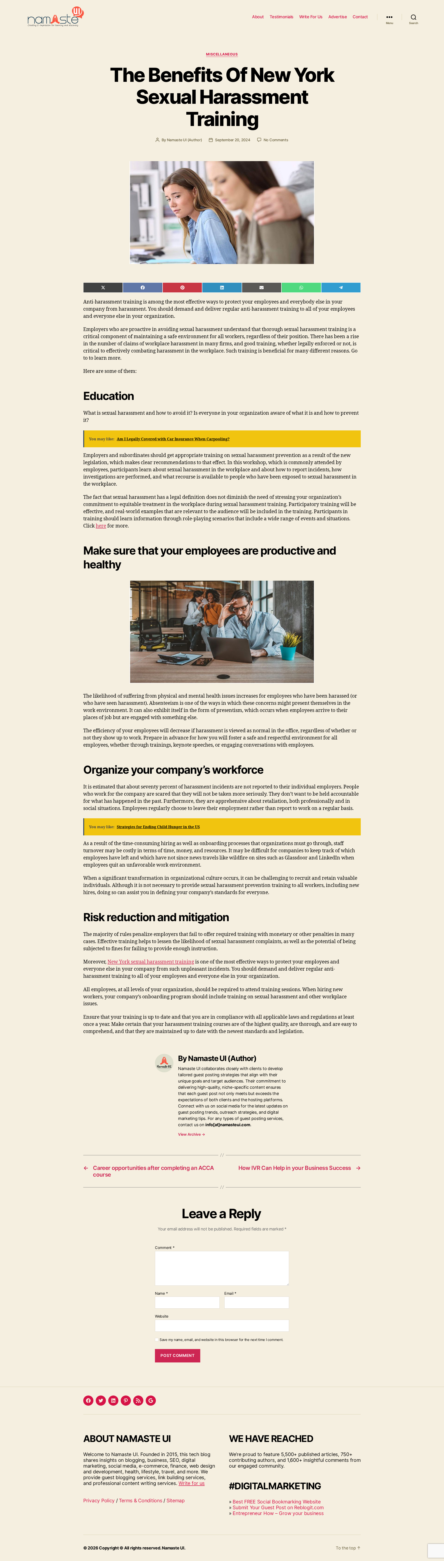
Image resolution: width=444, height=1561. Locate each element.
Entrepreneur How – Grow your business (278, 1513)
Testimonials (281, 16)
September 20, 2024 (232, 140)
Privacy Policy (99, 1500)
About (258, 16)
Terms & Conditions (140, 1500)
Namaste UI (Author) (184, 140)
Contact (360, 16)
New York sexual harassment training (151, 962)
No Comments (276, 140)
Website (161, 1316)
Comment (165, 1248)
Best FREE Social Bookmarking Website (277, 1502)
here (101, 526)
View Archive (191, 1134)
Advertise (337, 16)
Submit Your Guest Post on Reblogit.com (278, 1507)
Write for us (192, 1483)
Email (230, 1293)
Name (161, 1293)
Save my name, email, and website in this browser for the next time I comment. (221, 1340)
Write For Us (311, 16)
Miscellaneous (222, 54)
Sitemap (175, 1500)
